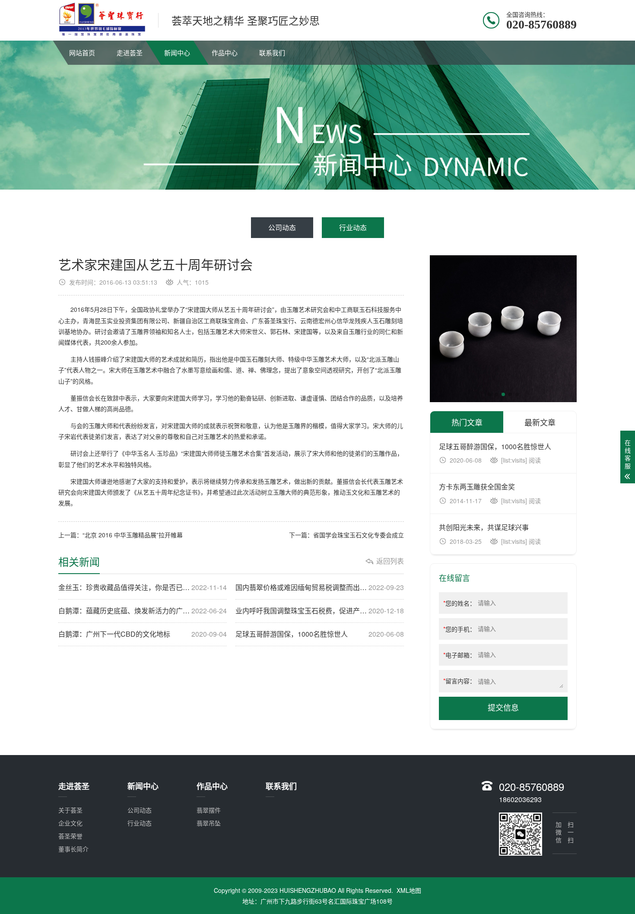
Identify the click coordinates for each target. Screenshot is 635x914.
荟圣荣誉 (70, 835)
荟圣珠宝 (276, 320)
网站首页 (82, 52)
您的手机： (459, 629)
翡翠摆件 (209, 810)
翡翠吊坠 (209, 823)
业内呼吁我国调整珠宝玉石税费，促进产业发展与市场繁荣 (319, 611)
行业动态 (353, 227)
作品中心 (225, 52)
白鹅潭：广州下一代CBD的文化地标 (142, 634)
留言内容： (459, 680)
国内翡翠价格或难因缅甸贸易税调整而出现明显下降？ (319, 587)
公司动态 (282, 227)
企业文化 (70, 823)
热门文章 (467, 422)
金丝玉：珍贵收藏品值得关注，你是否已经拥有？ (142, 587)
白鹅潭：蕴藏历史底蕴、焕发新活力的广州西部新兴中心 (142, 611)
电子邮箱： (459, 655)
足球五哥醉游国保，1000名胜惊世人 (319, 634)
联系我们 (272, 52)
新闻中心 (177, 52)
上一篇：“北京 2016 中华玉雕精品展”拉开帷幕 (120, 534)
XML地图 (409, 890)
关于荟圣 (70, 810)
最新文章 (540, 422)
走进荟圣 (130, 52)
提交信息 (503, 708)
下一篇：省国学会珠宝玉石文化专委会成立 (346, 534)
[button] (489, 394)
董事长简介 (73, 848)
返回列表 (390, 561)
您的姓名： (459, 603)
